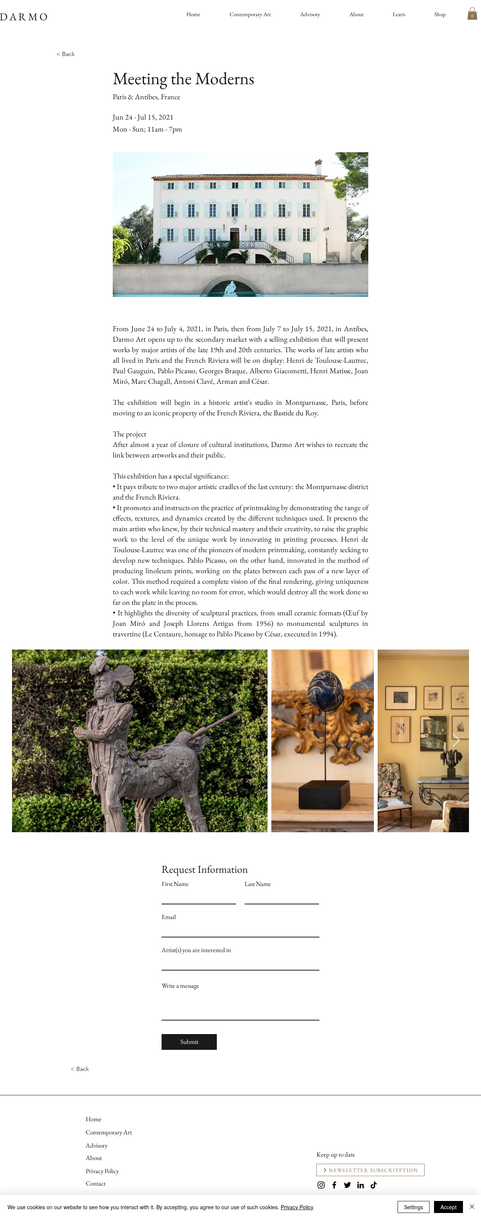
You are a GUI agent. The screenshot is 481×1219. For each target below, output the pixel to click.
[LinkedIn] (360, 1185)
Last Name (258, 884)
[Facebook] (334, 1185)
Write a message (180, 986)
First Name (175, 884)
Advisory (96, 1145)
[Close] (471, 1207)
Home (93, 1119)
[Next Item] (456, 740)
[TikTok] (373, 1185)
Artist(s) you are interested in (196, 950)
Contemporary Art (109, 1132)
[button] (472, 13)
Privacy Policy (102, 1171)
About (94, 1158)
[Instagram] (321, 1185)
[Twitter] (347, 1185)
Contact (96, 1183)
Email (169, 917)
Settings (413, 1207)
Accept (448, 1207)
